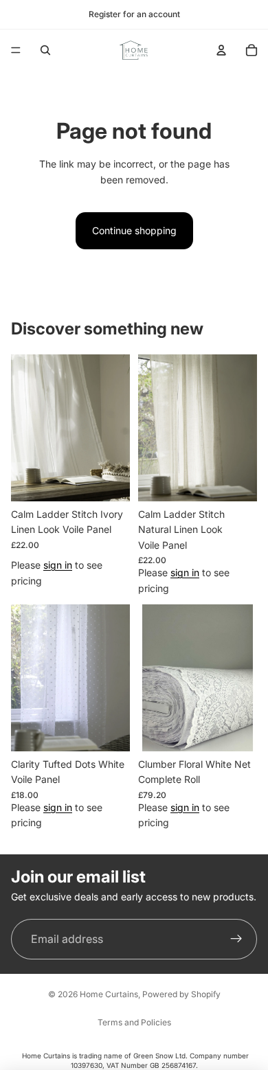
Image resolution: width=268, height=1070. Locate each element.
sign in (57, 565)
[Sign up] (236, 939)
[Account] (221, 50)
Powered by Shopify (181, 994)
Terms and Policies (134, 1022)
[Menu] (16, 50)
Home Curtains (109, 994)
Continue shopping (134, 230)
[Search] (45, 50)
